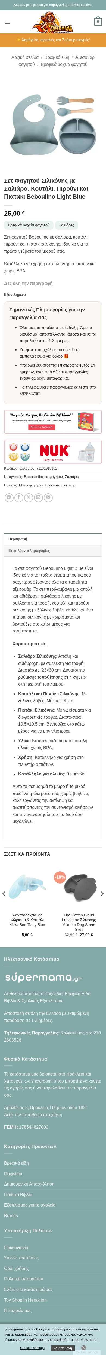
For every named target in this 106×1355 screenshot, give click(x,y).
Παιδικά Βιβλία (18, 1194)
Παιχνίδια (13, 1173)
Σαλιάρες (66, 225)
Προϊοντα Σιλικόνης (60, 485)
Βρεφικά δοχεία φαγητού (64, 64)
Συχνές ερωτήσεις (21, 1258)
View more (88, 1340)
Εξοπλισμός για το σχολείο (29, 1205)
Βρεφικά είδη (57, 57)
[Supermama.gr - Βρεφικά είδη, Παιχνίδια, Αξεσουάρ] (53, 21)
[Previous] (4, 905)
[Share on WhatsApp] (9, 497)
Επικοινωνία (16, 1247)
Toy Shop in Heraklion (25, 1300)
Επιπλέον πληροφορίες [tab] (29, 551)
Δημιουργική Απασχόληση (29, 1184)
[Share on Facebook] (18, 497)
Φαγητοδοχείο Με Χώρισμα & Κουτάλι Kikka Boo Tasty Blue (27, 920)
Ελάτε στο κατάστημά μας (28, 1289)
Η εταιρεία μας (18, 1310)
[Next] (101, 905)
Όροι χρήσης (16, 1268)
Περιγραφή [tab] (17, 539)
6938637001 (30, 393)
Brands (11, 1215)
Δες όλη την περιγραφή (28, 283)
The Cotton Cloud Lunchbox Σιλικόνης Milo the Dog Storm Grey (79, 922)
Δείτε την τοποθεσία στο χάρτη (33, 1114)
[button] (7, 21)
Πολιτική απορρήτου (23, 1279)
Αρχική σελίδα (25, 57)
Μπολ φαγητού (31, 485)
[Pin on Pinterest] (48, 497)
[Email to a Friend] (38, 497)
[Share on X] (28, 497)
